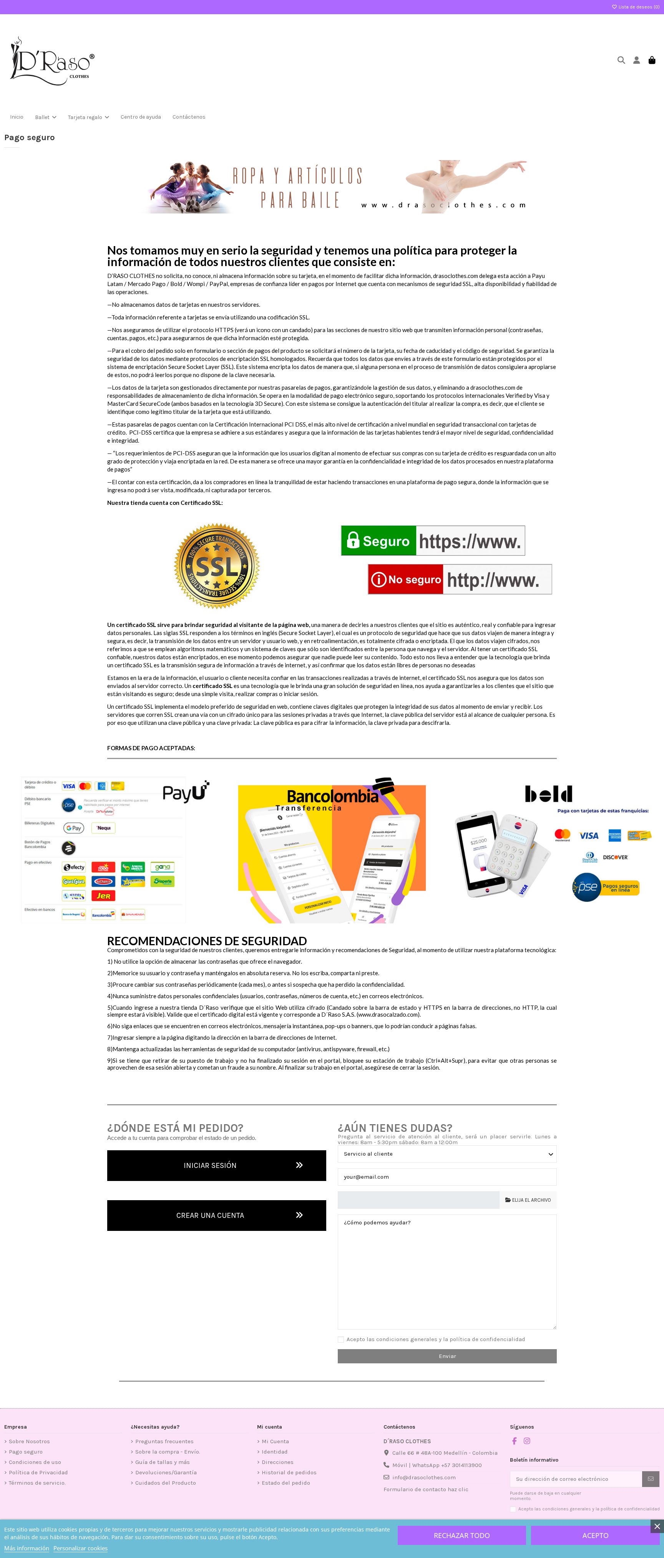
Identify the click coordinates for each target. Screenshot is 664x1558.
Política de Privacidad (38, 1472)
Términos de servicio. (37, 1482)
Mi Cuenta (275, 1441)
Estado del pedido (286, 1482)
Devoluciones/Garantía (166, 1472)
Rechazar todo (462, 1535)
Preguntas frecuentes (164, 1441)
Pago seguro (26, 1451)
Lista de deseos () (639, 7)
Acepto (596, 1535)
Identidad (275, 1451)
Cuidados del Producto (165, 1482)
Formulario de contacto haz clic (425, 1489)
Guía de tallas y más (162, 1462)
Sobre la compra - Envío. (167, 1451)
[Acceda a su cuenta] (636, 60)
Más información (26, 1548)
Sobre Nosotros (29, 1441)
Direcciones (278, 1462)
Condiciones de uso (35, 1462)
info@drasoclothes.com (424, 1477)
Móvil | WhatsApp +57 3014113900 (437, 1465)
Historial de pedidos (289, 1472)
